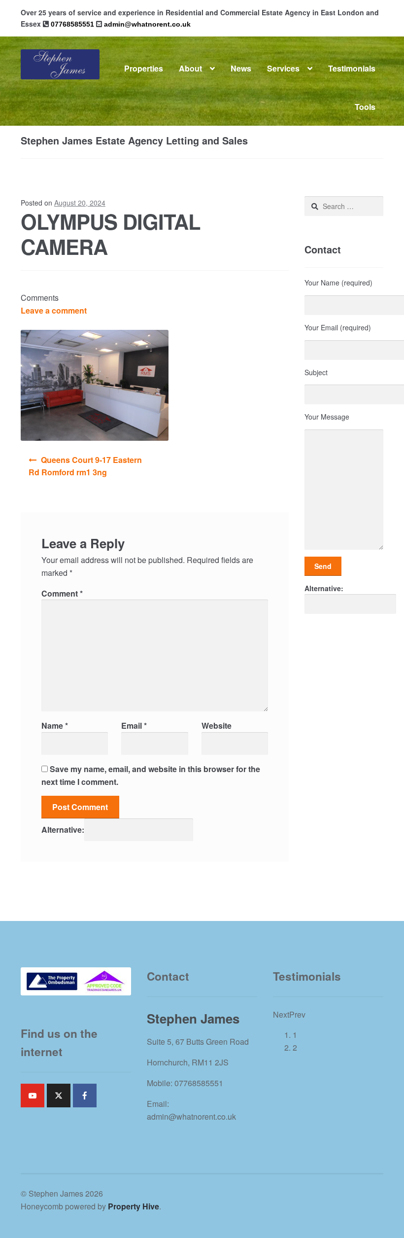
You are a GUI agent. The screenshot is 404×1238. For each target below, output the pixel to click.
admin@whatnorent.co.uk (147, 24)
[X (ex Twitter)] (58, 1095)
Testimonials (351, 68)
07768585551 (72, 24)
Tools (365, 106)
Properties (143, 68)
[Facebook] (85, 1095)
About (190, 68)
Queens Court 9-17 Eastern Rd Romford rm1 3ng (85, 466)
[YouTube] (32, 1095)
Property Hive (133, 1206)
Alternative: (62, 829)
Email (134, 725)
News (241, 68)
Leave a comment (54, 310)
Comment (62, 593)
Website (217, 725)
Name (54, 725)
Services (283, 68)
